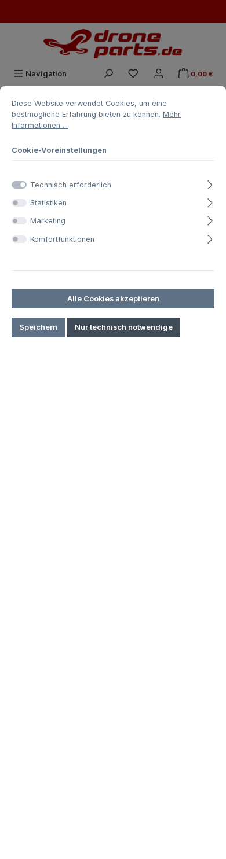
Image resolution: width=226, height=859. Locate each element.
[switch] (19, 203)
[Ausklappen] (210, 183)
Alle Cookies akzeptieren (113, 298)
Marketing (47, 220)
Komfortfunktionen (62, 239)
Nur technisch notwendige (124, 327)
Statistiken (48, 202)
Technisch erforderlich (70, 184)
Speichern (38, 327)
